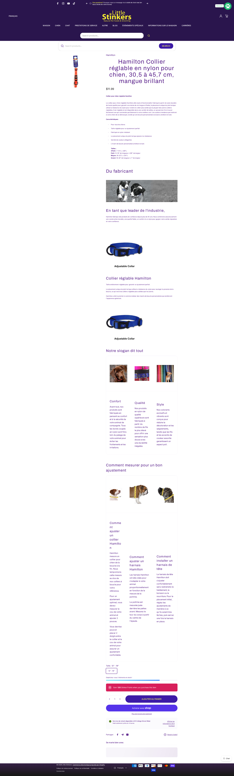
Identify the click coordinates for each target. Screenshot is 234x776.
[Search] (149, 35)
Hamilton (110, 55)
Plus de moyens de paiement (142, 714)
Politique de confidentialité (81, 768)
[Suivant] (147, 3)
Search (166, 46)
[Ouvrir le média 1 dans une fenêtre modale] (76, 72)
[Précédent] (87, 3)
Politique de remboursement (65, 768)
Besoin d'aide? (172, 734)
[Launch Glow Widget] (228, 6)
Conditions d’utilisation (97, 768)
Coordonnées (60, 771)
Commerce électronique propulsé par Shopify (89, 765)
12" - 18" (111, 671)
